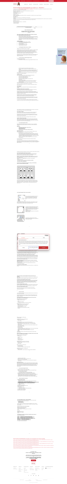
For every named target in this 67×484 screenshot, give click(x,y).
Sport (24, 471)
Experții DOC (15, 466)
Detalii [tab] (33, 237)
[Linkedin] (36, 475)
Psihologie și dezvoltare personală (37, 469)
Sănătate (20, 466)
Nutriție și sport (26, 466)
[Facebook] (28, 475)
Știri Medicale (20, 471)
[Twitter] (33, 475)
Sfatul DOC (20, 470)
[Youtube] (38, 475)
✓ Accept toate (43, 247)
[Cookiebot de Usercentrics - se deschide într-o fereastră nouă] (45, 235)
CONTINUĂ (33, 460)
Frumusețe (31, 466)
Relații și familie (37, 466)
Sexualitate (36, 470)
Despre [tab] (44, 237)
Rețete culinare (25, 470)
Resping (24, 247)
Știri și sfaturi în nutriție (26, 472)
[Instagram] (31, 475)
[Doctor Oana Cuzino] (16, 4)
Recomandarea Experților (49, 466)
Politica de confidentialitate (28, 480)
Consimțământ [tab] (23, 237)
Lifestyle (43, 466)
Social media (33, 473)
